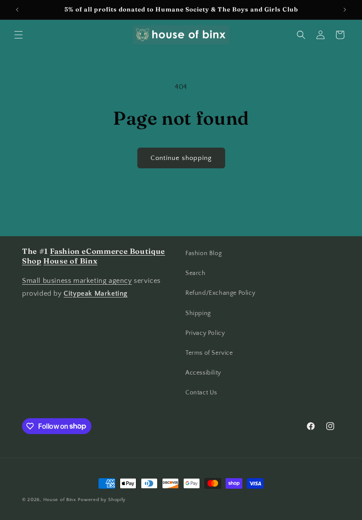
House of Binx (60, 499)
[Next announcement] (344, 9)
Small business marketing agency (77, 281)
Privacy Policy (205, 333)
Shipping (198, 313)
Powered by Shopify (102, 499)
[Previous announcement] (17, 9)
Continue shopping (181, 158)
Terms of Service (209, 353)
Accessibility (203, 372)
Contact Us (201, 392)
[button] (18, 35)
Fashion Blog (203, 253)
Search (195, 273)
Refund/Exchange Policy (220, 293)
